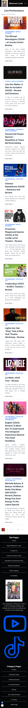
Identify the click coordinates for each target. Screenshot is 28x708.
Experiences (19, 129)
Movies (14, 689)
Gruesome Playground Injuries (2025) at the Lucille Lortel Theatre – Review (14, 235)
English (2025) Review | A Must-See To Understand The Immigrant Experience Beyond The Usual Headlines (14, 431)
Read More (9, 61)
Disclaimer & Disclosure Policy (14, 560)
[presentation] (15, 23)
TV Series (14, 699)
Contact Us (14, 550)
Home (3, 14)
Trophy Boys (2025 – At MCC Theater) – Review (15, 286)
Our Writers (14, 576)
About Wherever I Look (14, 545)
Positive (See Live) (10, 480)
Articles (14, 669)
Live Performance (10, 31)
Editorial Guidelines (14, 565)
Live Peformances (14, 684)
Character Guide (14, 674)
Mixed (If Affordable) (18, 81)
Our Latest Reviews (14, 694)
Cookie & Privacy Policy (14, 555)
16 (18, 529)
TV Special (8, 81)
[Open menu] (25, 3)
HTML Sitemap (14, 570)
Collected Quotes (14, 679)
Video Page (14, 704)
